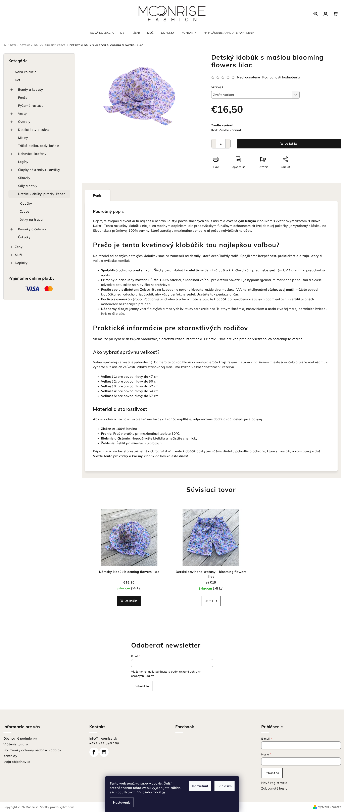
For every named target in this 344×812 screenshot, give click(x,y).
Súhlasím (224, 786)
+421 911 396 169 (104, 743)
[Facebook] (94, 752)
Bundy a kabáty (30, 89)
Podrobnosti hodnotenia (281, 77)
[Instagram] (104, 752)
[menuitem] (102, 32)
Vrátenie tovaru (15, 744)
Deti (18, 80)
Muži (18, 255)
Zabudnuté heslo (274, 788)
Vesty (22, 114)
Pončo (23, 97)
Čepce (24, 211)
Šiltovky (24, 178)
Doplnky (21, 263)
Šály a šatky (28, 186)
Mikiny (23, 138)
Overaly (24, 122)
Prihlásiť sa (142, 686)
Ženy (19, 247)
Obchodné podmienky (20, 738)
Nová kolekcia (26, 72)
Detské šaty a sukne (34, 130)
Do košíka (291, 143)
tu (163, 792)
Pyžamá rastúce (31, 106)
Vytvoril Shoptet (329, 807)
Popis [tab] (97, 195)
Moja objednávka (17, 762)
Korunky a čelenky (32, 229)
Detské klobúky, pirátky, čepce (41, 194)
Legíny (23, 162)
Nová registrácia (274, 783)
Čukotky (24, 237)
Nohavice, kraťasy (32, 154)
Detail (209, 601)
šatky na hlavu (31, 219)
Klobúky (26, 203)
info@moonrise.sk (103, 738)
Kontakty (10, 756)
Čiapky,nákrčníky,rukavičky (39, 170)
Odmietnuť (200, 786)
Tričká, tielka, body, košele (38, 146)
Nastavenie (122, 802)
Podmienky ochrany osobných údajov (32, 750)
